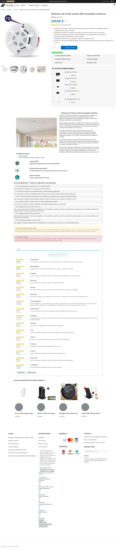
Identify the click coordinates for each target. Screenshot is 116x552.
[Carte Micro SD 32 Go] (58, 74)
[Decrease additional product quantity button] (69, 76)
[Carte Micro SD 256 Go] (58, 93)
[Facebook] (102, 546)
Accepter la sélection (45, 524)
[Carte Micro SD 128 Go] (58, 86)
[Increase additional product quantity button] (69, 75)
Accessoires (44, 5)
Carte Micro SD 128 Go (71, 84)
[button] (2, 39)
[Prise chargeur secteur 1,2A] (58, 101)
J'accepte (51, 471)
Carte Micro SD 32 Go (71, 72)
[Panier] (113, 5)
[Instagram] (105, 546)
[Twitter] (112, 546)
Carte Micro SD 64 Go (71, 78)
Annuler (41, 520)
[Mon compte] (111, 5)
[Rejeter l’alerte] (100, 228)
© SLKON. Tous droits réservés (10, 546)
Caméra (15, 10)
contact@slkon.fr (92, 440)
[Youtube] (109, 546)
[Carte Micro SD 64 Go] (58, 80)
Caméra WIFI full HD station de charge (94, 413)
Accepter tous (43, 526)
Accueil (17, 5)
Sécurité (23, 5)
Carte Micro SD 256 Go (71, 91)
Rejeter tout (43, 471)
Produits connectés (34, 5)
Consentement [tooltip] (43, 477)
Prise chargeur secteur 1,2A (72, 99)
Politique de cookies (45, 468)
